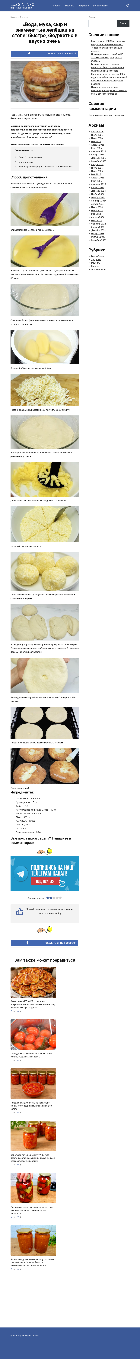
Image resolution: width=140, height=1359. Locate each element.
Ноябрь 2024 (97, 194)
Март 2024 (96, 220)
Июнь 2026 (97, 138)
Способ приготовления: (31, 157)
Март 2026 (96, 148)
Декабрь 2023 (98, 230)
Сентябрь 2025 (98, 161)
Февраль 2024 (98, 223)
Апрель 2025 (97, 177)
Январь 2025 (97, 187)
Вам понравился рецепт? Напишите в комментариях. (46, 166)
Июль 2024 (97, 207)
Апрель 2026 (97, 145)
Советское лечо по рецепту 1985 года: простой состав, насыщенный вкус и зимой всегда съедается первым (33, 1158)
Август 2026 (97, 131)
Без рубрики (97, 256)
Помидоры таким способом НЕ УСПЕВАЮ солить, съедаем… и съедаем (32, 1055)
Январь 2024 (97, 227)
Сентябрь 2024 (98, 200)
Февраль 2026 (98, 151)
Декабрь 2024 (98, 191)
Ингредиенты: (26, 162)
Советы (57, 5)
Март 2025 (96, 181)
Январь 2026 (97, 154)
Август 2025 (97, 164)
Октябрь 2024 (98, 197)
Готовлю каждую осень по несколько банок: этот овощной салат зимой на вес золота (31, 1105)
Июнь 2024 (97, 210)
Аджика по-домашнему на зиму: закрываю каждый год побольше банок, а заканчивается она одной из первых (33, 1262)
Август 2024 (97, 204)
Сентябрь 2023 (98, 240)
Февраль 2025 (98, 184)
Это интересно (100, 5)
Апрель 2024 (97, 217)
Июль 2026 (97, 135)
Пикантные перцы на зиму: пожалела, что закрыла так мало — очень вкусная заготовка (32, 1210)
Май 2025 (96, 174)
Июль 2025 (97, 168)
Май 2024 (96, 214)
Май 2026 (96, 141)
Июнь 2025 (97, 171)
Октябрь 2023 (98, 237)
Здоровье (84, 5)
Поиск (91, 17)
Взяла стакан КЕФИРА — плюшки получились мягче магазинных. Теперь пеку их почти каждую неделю (33, 1004)
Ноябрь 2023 (97, 233)
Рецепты (70, 5)
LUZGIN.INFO (22, 4)
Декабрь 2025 (98, 158)
